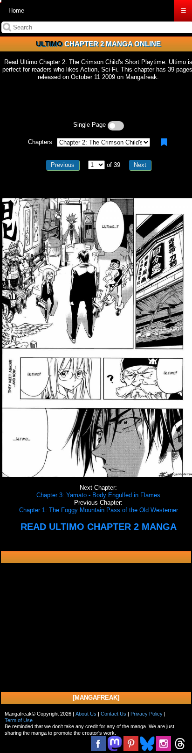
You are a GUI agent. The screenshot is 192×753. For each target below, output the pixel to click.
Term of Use (19, 720)
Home (16, 10)
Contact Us (113, 714)
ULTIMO (49, 44)
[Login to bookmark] (164, 142)
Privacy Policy (146, 714)
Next (140, 164)
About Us (85, 714)
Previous (63, 164)
